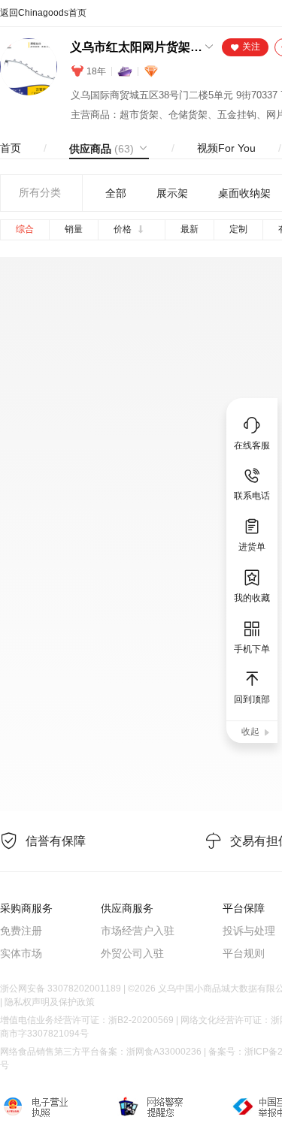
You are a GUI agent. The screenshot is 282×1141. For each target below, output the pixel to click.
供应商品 (101, 149)
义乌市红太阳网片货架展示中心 (136, 47)
